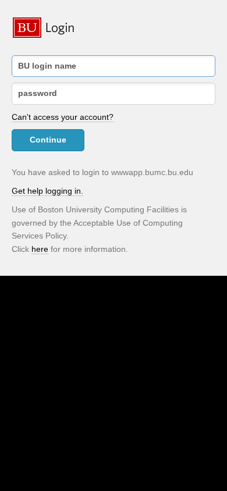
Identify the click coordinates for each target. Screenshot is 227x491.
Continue (48, 139)
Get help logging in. (47, 190)
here (39, 249)
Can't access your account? (63, 117)
